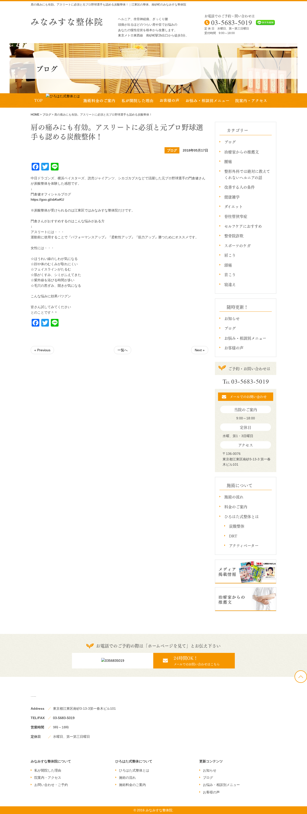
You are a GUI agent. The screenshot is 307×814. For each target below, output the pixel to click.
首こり (230, 274)
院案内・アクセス (47, 777)
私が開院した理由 (47, 770)
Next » (200, 350)
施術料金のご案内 (132, 785)
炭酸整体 (236, 526)
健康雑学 (232, 197)
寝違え (230, 284)
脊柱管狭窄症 (235, 216)
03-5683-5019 (64, 718)
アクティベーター (244, 545)
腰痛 (228, 161)
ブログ (46, 114)
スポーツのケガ (237, 245)
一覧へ (123, 350)
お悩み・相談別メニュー (245, 338)
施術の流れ (233, 497)
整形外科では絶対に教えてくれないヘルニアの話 (247, 174)
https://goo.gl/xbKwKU (47, 199)
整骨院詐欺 (233, 236)
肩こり (230, 255)
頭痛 (228, 265)
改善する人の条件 (239, 187)
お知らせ (232, 318)
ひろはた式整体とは (241, 516)
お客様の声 (233, 348)
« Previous (42, 350)
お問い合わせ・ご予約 (51, 785)
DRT (233, 536)
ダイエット (233, 206)
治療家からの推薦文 (241, 152)
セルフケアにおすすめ (243, 226)
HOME (35, 114)
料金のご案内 (235, 506)
